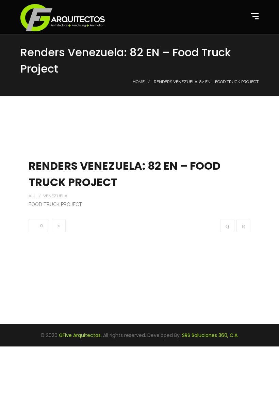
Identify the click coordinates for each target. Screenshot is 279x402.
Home (139, 81)
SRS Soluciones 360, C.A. (210, 335)
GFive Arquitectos (80, 335)
